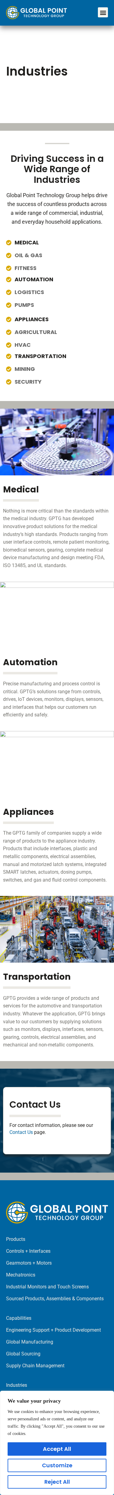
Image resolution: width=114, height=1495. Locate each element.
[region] (57, 1443)
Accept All (57, 1449)
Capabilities (18, 1318)
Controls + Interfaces (28, 1251)
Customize (57, 1465)
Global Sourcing (23, 1354)
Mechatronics (20, 1275)
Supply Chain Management (35, 1366)
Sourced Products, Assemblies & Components (55, 1298)
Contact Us (21, 1132)
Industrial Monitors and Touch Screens (47, 1287)
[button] (103, 12)
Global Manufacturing (29, 1342)
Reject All (57, 1482)
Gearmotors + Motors (29, 1263)
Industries (16, 1385)
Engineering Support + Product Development (53, 1330)
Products (15, 1239)
